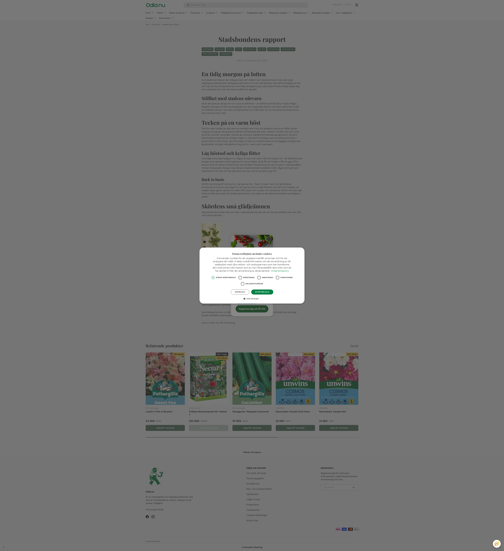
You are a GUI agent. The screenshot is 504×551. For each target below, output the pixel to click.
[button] (252, 298)
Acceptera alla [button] (262, 292)
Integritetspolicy (280, 271)
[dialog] (252, 275)
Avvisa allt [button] (240, 292)
